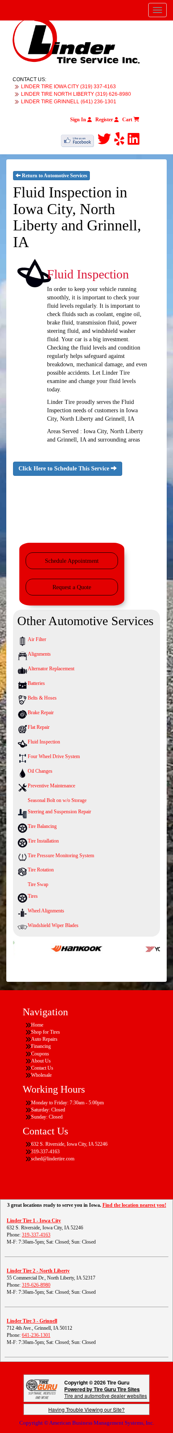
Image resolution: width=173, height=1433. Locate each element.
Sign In (78, 120)
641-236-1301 (36, 1335)
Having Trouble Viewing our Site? (86, 1409)
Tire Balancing (42, 826)
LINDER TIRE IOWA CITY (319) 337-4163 (68, 86)
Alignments (39, 654)
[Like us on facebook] (79, 139)
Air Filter (37, 639)
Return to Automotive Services (54, 176)
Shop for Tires (45, 1032)
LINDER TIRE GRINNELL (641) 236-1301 (68, 102)
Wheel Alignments (46, 911)
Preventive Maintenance (51, 786)
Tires (33, 896)
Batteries (36, 683)
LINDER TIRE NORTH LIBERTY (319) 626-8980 (76, 94)
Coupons (40, 1054)
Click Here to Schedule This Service (64, 468)
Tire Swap (38, 884)
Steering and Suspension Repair (59, 812)
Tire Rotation (41, 870)
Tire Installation (43, 841)
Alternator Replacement (51, 669)
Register (104, 120)
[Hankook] (67, 948)
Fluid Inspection (44, 742)
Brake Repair (41, 712)
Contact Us (42, 1068)
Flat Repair (39, 727)
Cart (128, 120)
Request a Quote (71, 587)
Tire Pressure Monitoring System (61, 855)
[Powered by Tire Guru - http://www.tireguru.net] (42, 1388)
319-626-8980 (36, 1285)
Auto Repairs (44, 1039)
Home (37, 1025)
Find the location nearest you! (134, 1205)
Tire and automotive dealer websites (105, 1392)
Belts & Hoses (42, 698)
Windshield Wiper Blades (53, 925)
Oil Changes (40, 771)
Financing (41, 1046)
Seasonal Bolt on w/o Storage (57, 800)
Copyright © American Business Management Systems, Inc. (86, 1423)
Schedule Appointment (72, 561)
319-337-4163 (36, 1235)
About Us (41, 1061)
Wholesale (41, 1075)
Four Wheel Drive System (54, 756)
